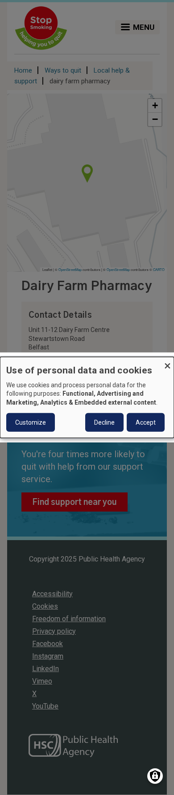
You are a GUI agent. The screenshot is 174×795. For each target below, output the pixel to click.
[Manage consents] (155, 776)
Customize (30, 422)
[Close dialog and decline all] (167, 362)
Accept (146, 422)
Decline (104, 422)
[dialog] (87, 397)
